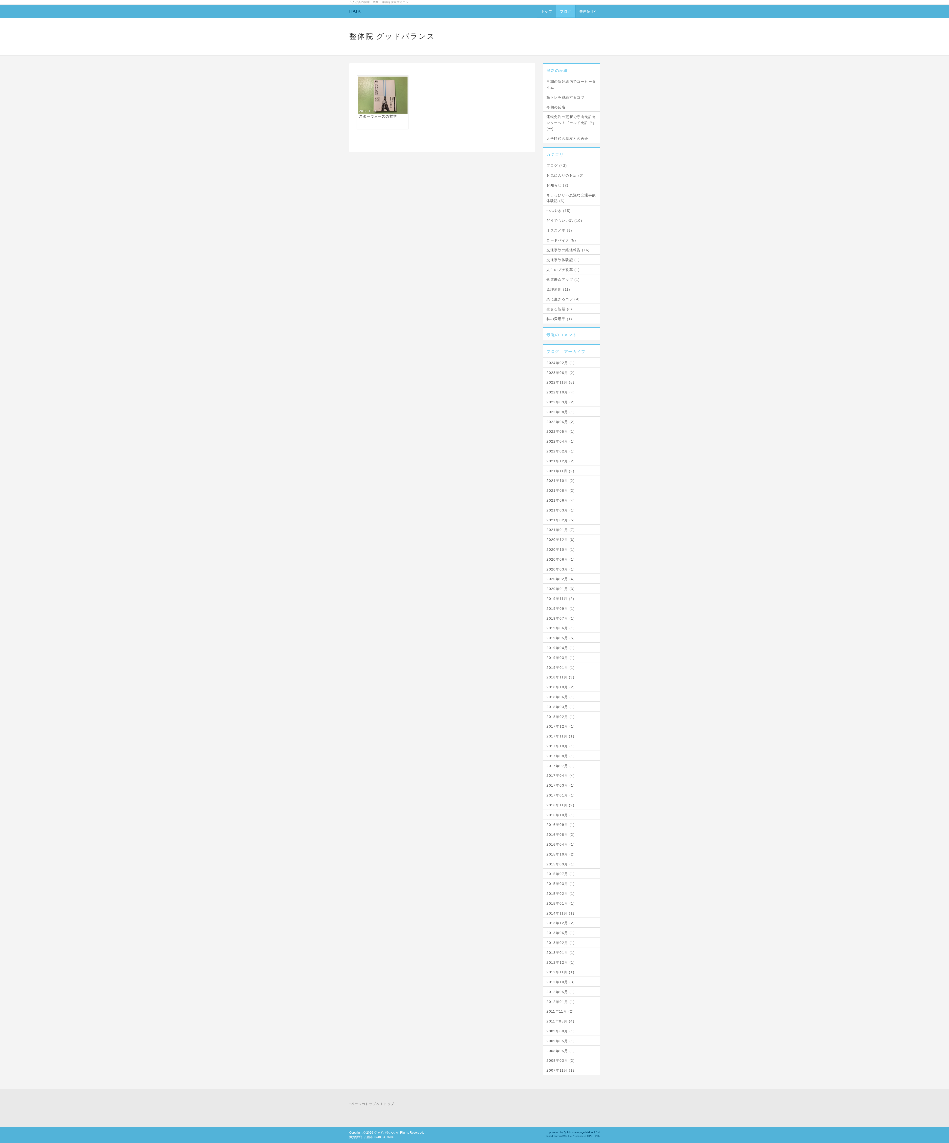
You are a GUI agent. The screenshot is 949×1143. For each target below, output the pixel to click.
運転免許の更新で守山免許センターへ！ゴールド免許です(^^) (571, 123)
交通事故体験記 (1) (563, 260)
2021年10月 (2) (560, 481)
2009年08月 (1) (560, 1031)
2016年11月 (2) (560, 805)
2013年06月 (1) (560, 933)
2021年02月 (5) (560, 520)
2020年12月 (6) (560, 540)
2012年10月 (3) (560, 982)
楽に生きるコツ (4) (563, 299)
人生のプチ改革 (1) (563, 270)
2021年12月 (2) (560, 461)
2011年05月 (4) (560, 1021)
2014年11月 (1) (560, 913)
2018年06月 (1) (560, 697)
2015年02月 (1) (560, 894)
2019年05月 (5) (560, 638)
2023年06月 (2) (560, 373)
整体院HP (587, 11)
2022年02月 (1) (560, 451)
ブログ (565, 11)
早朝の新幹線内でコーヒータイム (571, 84)
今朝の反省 (555, 107)
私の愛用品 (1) (559, 319)
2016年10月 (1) (560, 815)
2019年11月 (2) (560, 599)
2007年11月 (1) (560, 1070)
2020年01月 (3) (560, 589)
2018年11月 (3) (560, 677)
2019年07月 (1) (560, 618)
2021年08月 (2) (560, 490)
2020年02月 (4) (560, 579)
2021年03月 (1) (560, 510)
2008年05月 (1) (560, 1051)
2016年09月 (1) (560, 825)
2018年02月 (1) (560, 717)
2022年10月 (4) (560, 392)
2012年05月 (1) (560, 992)
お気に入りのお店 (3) (565, 175)
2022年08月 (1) (560, 412)
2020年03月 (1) (560, 569)
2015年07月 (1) (560, 874)
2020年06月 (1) (560, 559)
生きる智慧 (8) (559, 309)
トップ (546, 11)
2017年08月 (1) (560, 756)
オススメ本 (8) (559, 230)
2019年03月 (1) (560, 658)
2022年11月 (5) (560, 382)
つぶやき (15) (558, 211)
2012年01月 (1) (560, 1002)
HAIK (355, 11)
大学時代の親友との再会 (567, 139)
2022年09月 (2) (560, 402)
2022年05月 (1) (560, 431)
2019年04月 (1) (560, 648)
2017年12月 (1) (560, 726)
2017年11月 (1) (560, 736)
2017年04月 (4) (560, 775)
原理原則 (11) (558, 289)
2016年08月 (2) (560, 835)
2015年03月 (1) (560, 884)
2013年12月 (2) (560, 923)
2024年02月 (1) (560, 363)
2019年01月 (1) (560, 668)
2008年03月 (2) (560, 1060)
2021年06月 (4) (560, 500)
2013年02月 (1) (560, 943)
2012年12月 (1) (560, 962)
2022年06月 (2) (560, 422)
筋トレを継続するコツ (565, 97)
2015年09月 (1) (560, 864)
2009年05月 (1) (560, 1041)
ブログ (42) (556, 165)
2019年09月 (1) (560, 609)
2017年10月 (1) (560, 746)
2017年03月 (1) (560, 785)
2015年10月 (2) (560, 854)
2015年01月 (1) (560, 903)
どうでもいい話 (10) (564, 221)
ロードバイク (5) (561, 240)
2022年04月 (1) (560, 441)
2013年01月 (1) (560, 953)
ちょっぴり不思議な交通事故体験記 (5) (571, 198)
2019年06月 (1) (560, 628)
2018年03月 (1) (560, 707)
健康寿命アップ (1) (563, 280)
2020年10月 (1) (560, 549)
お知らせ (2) (557, 185)
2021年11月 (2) (560, 471)
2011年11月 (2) (560, 1011)
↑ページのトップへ (364, 1104)
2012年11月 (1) (560, 972)
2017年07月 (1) (560, 766)
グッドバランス (384, 1132)
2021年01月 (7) (560, 530)
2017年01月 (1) (560, 795)
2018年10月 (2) (560, 687)
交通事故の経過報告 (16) (568, 250)
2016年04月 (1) (560, 844)
